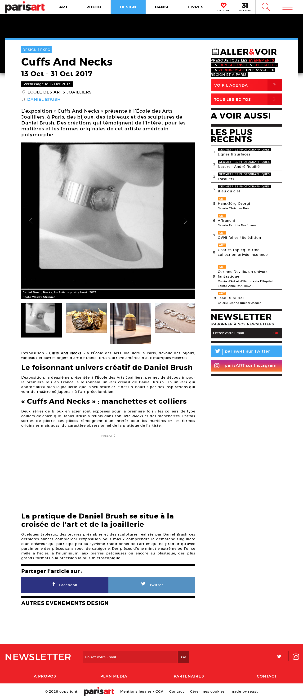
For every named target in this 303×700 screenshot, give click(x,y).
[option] (108, 220)
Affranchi (226, 220)
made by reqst (244, 691)
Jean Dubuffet (231, 298)
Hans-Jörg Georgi (234, 203)
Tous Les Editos (246, 99)
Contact (267, 676)
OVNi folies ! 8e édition (239, 237)
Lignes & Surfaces (234, 154)
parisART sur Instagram (251, 365)
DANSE (162, 6)
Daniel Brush (44, 99)
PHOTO (94, 6)
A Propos (45, 676)
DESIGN (128, 6)
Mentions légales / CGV (141, 691)
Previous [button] (30, 221)
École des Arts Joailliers (59, 92)
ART (63, 6)
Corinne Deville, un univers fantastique (243, 274)
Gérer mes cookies (207, 691)
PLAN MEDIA (113, 676)
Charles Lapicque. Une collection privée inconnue (243, 252)
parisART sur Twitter (242, 352)
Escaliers (226, 179)
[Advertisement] (108, 472)
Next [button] (185, 221)
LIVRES (196, 6)
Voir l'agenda (246, 85)
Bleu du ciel (229, 191)
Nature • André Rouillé (239, 166)
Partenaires (189, 676)
